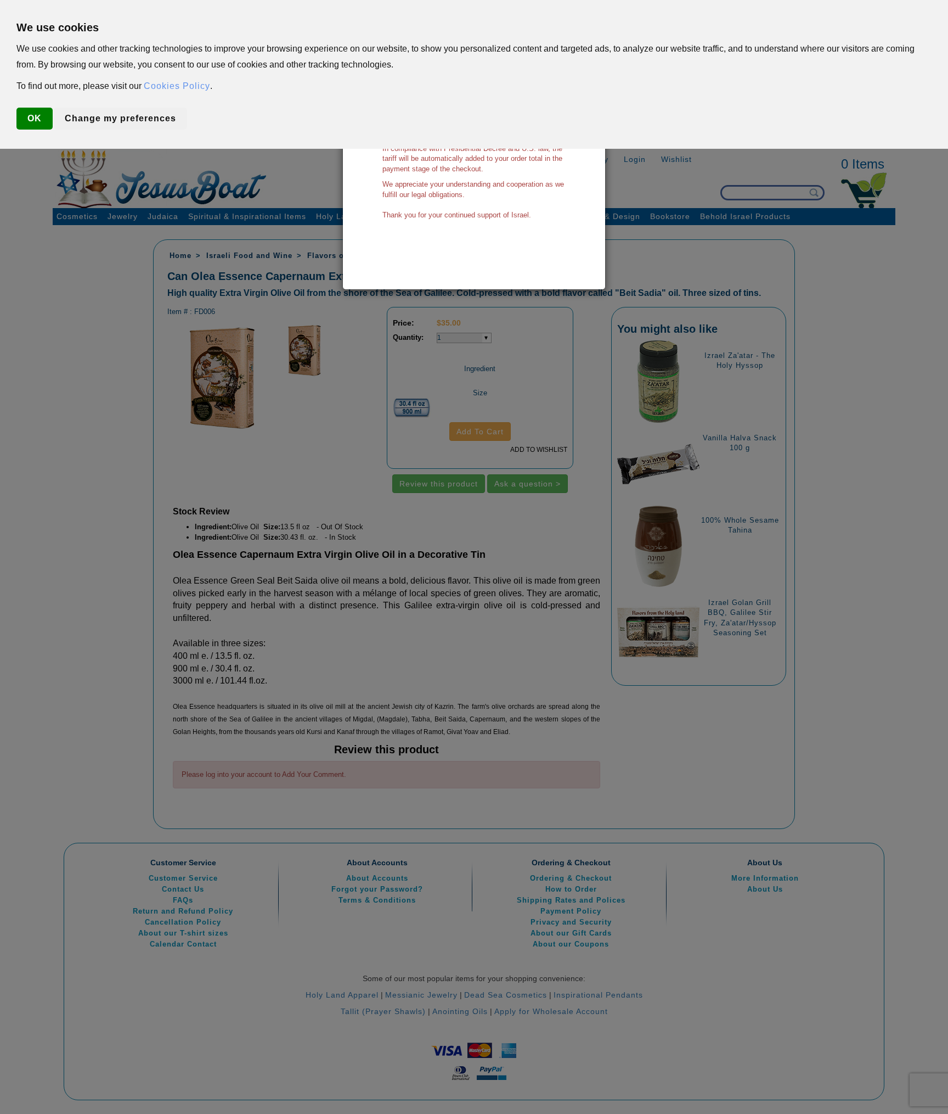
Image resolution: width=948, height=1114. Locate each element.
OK (34, 118)
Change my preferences (120, 118)
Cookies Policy (177, 86)
